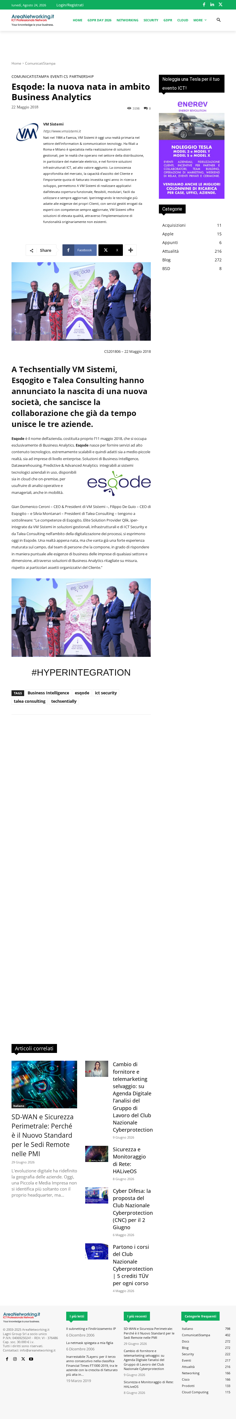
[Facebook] (204, 5)
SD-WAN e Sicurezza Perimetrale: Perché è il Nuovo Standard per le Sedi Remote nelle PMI (43, 1135)
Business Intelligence (48, 693)
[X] (220, 5)
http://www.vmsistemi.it (62, 131)
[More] (131, 250)
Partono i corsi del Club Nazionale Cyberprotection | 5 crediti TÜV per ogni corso (133, 1265)
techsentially (64, 701)
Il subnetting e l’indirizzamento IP (91, 1328)
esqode (82, 693)
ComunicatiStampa (40, 63)
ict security (106, 693)
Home (16, 63)
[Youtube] (31, 1359)
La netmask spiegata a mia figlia (89, 1343)
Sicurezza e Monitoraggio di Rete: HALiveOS (129, 1160)
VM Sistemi (53, 124)
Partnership (81, 76)
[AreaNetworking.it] (33, 20)
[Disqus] (81, 801)
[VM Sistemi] (27, 173)
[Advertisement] (118, 43)
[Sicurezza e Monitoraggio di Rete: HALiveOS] (96, 1154)
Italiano (18, 1106)
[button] (218, 20)
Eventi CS (59, 76)
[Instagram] (15, 1359)
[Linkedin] (212, 5)
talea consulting (29, 701)
